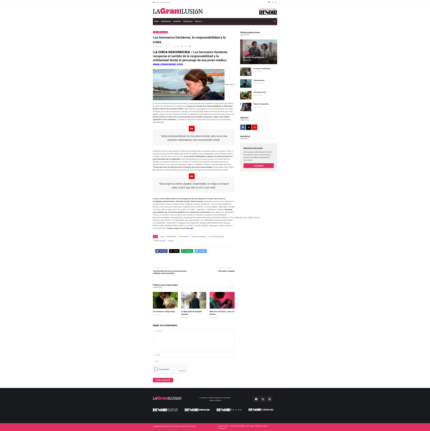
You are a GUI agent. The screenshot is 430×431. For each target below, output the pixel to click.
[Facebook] (243, 127)
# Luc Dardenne (184, 236)
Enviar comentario (163, 380)
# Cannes (171, 241)
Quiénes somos (223, 426)
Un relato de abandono (253, 57)
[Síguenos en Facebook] (269, 2)
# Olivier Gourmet (159, 241)
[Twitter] (248, 127)
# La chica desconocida (216, 236)
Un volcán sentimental (262, 69)
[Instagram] (254, 127)
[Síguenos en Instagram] (275, 2)
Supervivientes (259, 80)
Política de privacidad (237, 426)
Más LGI (198, 21)
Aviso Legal (250, 426)
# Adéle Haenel (171, 236)
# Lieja (162, 236)
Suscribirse (258, 166)
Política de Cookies (261, 426)
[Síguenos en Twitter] (272, 2)
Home (156, 21)
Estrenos (177, 21)
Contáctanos (222, 428)
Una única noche (260, 92)
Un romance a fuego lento (164, 311)
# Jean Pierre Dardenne (198, 236)
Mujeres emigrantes (261, 104)
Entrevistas (166, 21)
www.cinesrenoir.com (168, 64)
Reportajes (187, 21)
